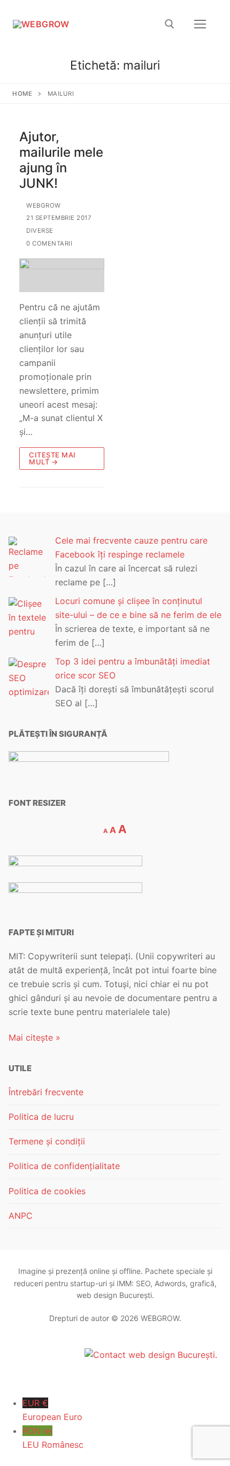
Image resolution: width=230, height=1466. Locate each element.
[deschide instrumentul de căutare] (169, 24)
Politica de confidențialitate (64, 1165)
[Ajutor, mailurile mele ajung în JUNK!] (61, 275)
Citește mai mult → (52, 458)
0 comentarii (48, 243)
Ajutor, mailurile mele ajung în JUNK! (61, 160)
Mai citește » (34, 1037)
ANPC (21, 1215)
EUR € (52, 1410)
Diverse (39, 230)
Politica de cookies (47, 1191)
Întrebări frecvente (46, 1092)
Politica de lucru (41, 1116)
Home (22, 93)
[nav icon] (200, 24)
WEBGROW (43, 205)
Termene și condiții (47, 1141)
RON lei (52, 1437)
